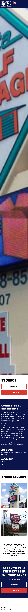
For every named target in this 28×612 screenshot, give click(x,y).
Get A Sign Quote (14, 393)
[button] (25, 4)
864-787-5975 (14, 386)
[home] (8, 4)
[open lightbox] (14, 495)
